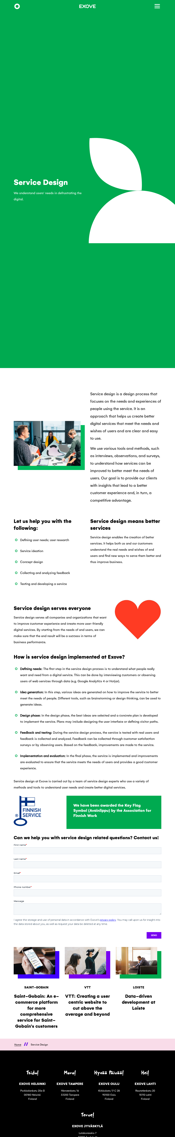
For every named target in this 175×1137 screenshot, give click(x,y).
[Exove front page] (17, 6)
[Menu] (157, 6)
